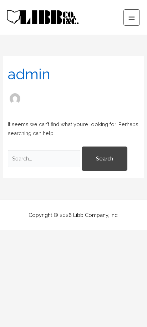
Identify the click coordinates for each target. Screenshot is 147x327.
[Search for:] (45, 158)
